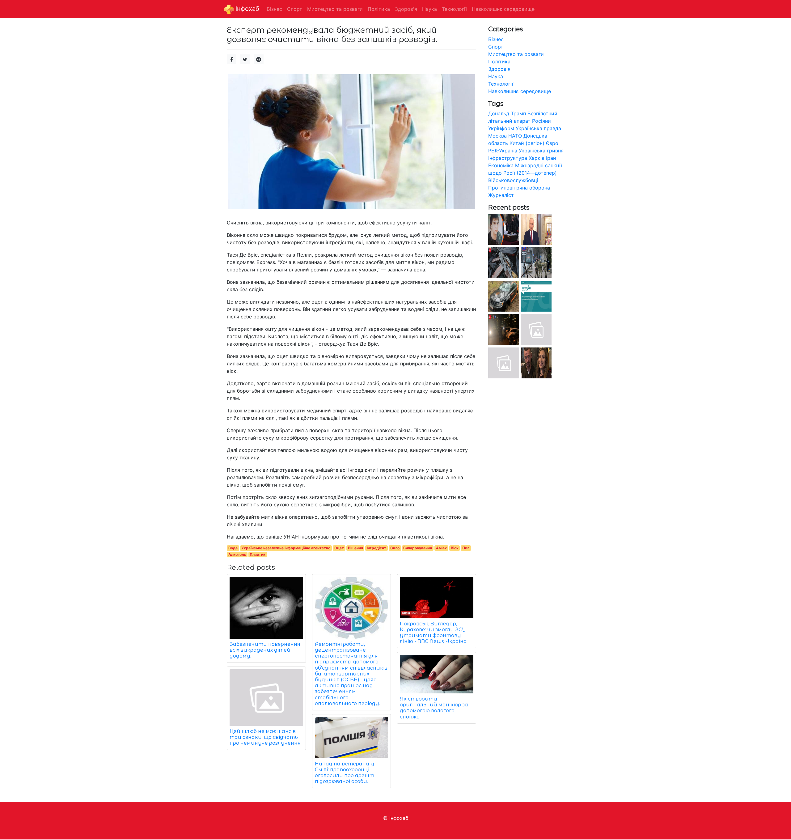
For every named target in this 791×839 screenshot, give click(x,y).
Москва (497, 136)
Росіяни (541, 121)
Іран (551, 158)
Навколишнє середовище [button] (503, 9)
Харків (536, 158)
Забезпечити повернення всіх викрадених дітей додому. (265, 650)
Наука (495, 76)
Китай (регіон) (527, 143)
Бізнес (496, 39)
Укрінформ (501, 128)
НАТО (515, 136)
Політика (499, 61)
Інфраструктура (507, 158)
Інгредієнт (376, 548)
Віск (455, 548)
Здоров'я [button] (406, 9)
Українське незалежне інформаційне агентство (285, 548)
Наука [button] (429, 9)
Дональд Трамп (507, 113)
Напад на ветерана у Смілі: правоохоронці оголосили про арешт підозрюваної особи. (344, 773)
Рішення (355, 548)
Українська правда (538, 128)
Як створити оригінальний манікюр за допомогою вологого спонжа (434, 708)
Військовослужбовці (513, 180)
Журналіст (501, 195)
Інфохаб (246, 8)
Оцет (339, 548)
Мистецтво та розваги (516, 54)
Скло (395, 548)
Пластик (257, 554)
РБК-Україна (502, 150)
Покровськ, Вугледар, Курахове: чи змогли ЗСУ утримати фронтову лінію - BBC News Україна (433, 633)
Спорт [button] (294, 9)
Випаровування (417, 548)
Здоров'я (499, 69)
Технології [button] (454, 9)
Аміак (441, 548)
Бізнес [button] (274, 9)
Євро (552, 143)
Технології (500, 84)
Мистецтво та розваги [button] (335, 9)
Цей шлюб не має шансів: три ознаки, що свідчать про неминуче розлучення (265, 737)
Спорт (495, 47)
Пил (465, 548)
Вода (233, 548)
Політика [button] (379, 9)
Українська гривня (541, 150)
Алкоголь (237, 554)
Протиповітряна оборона (519, 188)
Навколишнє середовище (519, 91)
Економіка (501, 165)
